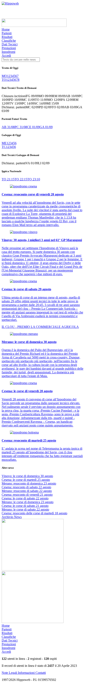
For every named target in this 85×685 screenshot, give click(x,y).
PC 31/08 (21, 127)
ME (4, 143)
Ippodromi (8, 52)
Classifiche (9, 40)
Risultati (7, 37)
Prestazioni (9, 48)
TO (4, 79)
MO (4, 76)
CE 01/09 (33, 127)
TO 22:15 (20, 179)
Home (6, 29)
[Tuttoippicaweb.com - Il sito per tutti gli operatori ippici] (34, 25)
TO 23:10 (33, 179)
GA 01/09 (46, 127)
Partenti (7, 33)
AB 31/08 (8, 127)
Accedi (6, 55)
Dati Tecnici (10, 44)
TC (4, 147)
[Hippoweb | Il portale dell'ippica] (10, 3)
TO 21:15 (8, 179)
